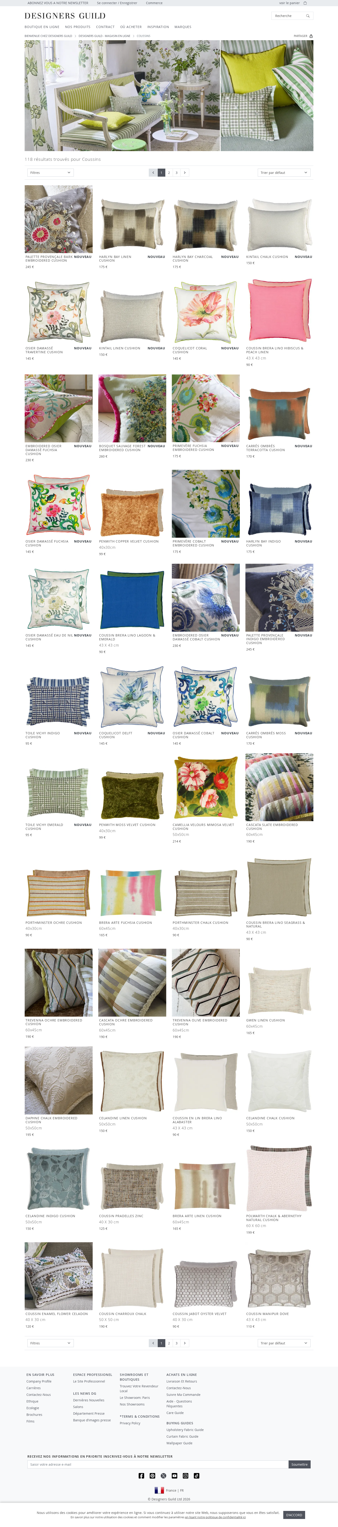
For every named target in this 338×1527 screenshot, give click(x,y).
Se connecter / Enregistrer (117, 3)
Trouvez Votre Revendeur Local (139, 1388)
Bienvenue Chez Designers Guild (48, 36)
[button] (292, 16)
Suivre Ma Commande (183, 1394)
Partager (300, 36)
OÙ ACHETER (131, 27)
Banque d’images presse (92, 1420)
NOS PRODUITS (78, 27)
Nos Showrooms (132, 1404)
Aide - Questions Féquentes (179, 1403)
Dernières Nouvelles (88, 1400)
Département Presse (89, 1413)
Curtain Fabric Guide (182, 1436)
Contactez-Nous (38, 1394)
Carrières (33, 1388)
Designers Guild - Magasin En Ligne (104, 36)
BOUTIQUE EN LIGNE (42, 27)
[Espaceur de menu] (93, 1385)
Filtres (35, 172)
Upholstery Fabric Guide (185, 1430)
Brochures (34, 1414)
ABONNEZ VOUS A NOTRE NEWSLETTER (58, 3)
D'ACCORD (294, 1515)
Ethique (32, 1401)
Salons (78, 1407)
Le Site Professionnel (89, 1381)
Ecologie (32, 1408)
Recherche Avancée (259, 16)
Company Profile (39, 1381)
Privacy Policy (130, 1423)
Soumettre (300, 1464)
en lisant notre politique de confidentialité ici (215, 1517)
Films (30, 1421)
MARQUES (183, 27)
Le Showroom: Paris (135, 1397)
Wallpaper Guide (179, 1443)
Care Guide (175, 1413)
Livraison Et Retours (181, 1381)
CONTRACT (105, 27)
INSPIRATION (158, 27)
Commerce (154, 3)
